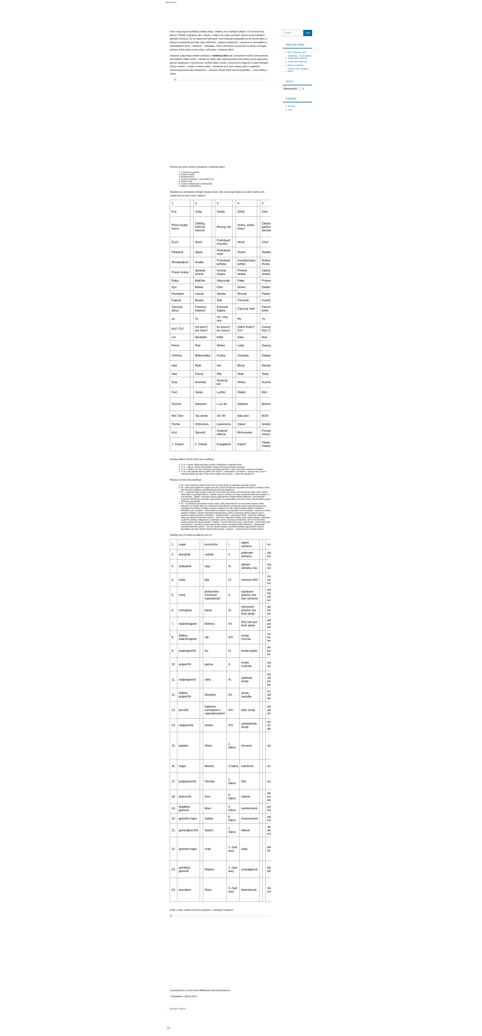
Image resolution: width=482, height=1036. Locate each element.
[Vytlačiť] (174, 1009)
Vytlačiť (182, 1009)
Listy (293, 9)
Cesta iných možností (297, 62)
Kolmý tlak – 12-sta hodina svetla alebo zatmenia (299, 57)
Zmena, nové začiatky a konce (298, 70)
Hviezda (280, 9)
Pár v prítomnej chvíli (297, 52)
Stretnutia (307, 9)
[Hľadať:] (293, 33)
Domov (265, 9)
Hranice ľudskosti (295, 65)
